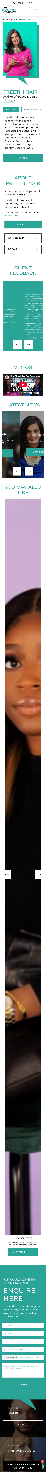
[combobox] (4, 1349)
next (28, 344)
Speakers (14, 19)
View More (21, 452)
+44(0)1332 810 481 (25, 3)
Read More (11, 215)
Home (5, 19)
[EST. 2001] (9, 14)
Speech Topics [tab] (32, 109)
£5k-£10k (8, 101)
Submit (23, 1384)
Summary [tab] (11, 109)
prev (17, 344)
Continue (33, 1464)
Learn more (24, 1467)
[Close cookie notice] (42, 1461)
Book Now (23, 224)
